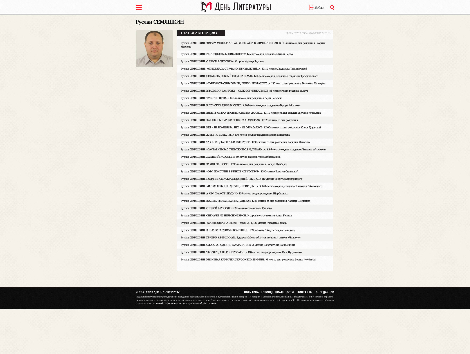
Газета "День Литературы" (158, 292)
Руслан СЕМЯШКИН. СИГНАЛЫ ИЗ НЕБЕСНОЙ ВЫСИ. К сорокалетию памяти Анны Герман (236, 215)
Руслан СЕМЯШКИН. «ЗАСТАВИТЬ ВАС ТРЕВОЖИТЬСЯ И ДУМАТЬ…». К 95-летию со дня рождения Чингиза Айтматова (253, 149)
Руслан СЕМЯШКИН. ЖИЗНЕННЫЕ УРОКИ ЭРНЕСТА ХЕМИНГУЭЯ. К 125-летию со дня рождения (239, 120)
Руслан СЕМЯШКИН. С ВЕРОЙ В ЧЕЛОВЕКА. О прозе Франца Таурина (223, 61)
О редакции (325, 292)
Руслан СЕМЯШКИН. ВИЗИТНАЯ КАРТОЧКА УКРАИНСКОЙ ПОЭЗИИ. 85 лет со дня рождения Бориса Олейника (248, 259)
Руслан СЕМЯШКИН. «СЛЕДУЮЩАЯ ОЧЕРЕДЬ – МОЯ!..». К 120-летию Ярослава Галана (234, 223)
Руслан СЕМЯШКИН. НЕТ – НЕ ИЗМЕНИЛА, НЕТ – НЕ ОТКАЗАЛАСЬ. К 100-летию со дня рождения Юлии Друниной (251, 127)
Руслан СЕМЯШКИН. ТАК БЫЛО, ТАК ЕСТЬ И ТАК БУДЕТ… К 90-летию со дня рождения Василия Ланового (245, 142)
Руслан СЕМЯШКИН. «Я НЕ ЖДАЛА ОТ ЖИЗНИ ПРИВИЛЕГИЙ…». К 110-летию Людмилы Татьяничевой (244, 68)
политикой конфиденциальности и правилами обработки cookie (184, 303)
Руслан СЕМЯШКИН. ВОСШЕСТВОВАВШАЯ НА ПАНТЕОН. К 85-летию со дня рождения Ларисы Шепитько (245, 200)
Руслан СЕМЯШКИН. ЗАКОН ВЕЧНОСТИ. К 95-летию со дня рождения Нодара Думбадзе (234, 164)
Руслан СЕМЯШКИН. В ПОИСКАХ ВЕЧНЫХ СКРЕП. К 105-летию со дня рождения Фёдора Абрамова (240, 105)
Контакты (304, 292)
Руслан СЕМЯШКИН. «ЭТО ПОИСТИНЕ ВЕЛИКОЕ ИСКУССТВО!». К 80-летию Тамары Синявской (240, 171)
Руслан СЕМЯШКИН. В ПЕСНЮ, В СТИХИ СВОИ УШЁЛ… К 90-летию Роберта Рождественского (238, 230)
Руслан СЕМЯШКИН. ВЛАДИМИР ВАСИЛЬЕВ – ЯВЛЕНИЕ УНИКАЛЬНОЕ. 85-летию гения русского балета (244, 90)
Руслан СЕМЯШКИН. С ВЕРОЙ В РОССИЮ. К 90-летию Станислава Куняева (226, 208)
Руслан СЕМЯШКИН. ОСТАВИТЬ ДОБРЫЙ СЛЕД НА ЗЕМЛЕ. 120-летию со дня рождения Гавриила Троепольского (249, 76)
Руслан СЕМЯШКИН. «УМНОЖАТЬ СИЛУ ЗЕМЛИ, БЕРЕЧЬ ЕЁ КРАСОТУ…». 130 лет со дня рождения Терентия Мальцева (253, 83)
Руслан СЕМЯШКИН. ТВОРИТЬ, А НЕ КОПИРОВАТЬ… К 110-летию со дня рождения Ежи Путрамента (241, 252)
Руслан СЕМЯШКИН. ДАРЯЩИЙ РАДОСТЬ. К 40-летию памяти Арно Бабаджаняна (230, 156)
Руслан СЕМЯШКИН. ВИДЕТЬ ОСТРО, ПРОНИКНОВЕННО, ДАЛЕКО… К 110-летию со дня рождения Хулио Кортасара (251, 112)
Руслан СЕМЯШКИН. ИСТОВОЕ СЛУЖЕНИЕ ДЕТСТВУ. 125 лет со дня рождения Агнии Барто (237, 54)
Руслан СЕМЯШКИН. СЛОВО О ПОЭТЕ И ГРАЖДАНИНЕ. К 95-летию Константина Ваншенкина (238, 245)
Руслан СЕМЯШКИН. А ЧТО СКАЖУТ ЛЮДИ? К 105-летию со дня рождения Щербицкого (234, 193)
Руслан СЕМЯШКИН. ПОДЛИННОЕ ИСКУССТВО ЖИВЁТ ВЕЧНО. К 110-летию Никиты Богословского (241, 178)
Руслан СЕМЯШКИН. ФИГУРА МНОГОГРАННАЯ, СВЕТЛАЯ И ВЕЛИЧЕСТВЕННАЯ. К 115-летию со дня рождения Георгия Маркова (253, 45)
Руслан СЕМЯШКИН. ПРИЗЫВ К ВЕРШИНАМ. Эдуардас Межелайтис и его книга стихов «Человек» (241, 237)
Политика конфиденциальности (269, 292)
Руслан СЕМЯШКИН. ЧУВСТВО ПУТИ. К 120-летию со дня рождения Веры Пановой (231, 98)
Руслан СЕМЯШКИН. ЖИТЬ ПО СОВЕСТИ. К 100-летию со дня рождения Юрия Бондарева (235, 134)
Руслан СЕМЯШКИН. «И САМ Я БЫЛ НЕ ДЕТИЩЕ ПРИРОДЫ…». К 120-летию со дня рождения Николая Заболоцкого (251, 186)
